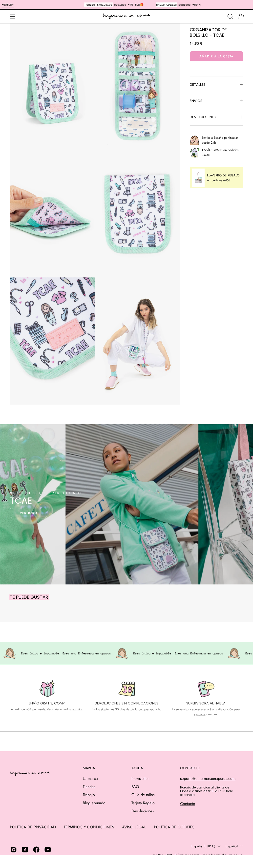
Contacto (187, 803)
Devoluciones (142, 811)
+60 (4, 4)
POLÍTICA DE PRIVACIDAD (33, 827)
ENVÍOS (196, 100)
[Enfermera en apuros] (126, 16)
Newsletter (140, 778)
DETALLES (197, 84)
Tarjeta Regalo (143, 803)
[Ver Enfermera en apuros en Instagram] (13, 849)
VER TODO (28, 513)
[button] (229, 16)
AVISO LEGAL (134, 827)
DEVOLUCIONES (203, 117)
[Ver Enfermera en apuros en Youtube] (47, 849)
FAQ (135, 786)
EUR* (10, 4)
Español (232, 846)
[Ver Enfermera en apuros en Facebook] (36, 849)
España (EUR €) (203, 846)
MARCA (89, 768)
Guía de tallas (142, 795)
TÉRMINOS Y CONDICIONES (89, 827)
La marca (90, 778)
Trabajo (89, 795)
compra (143, 709)
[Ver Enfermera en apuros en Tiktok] (25, 849)
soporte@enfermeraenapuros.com (207, 778)
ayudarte (199, 714)
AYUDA (137, 768)
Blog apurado (94, 803)
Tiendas (89, 786)
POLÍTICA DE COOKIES (174, 827)
